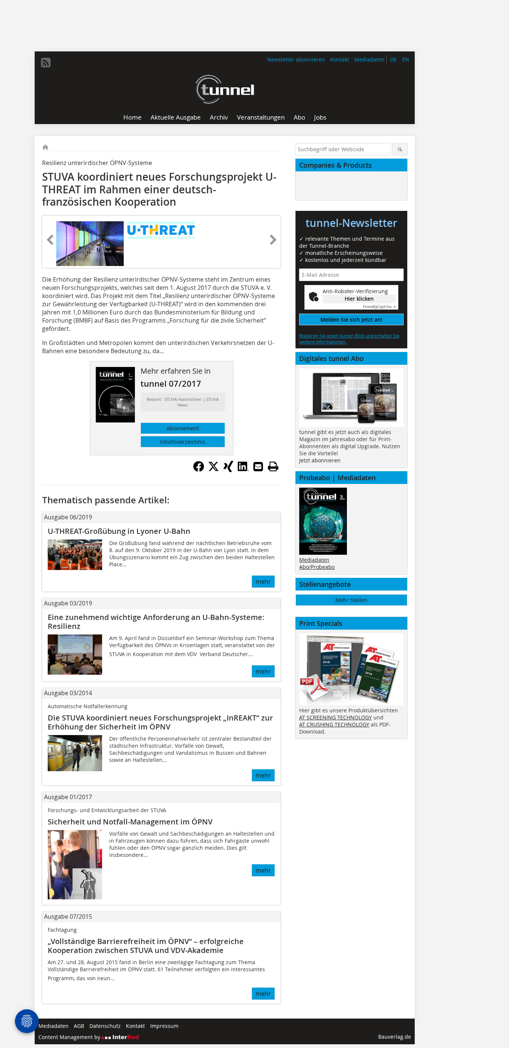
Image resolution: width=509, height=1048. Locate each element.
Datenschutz (105, 1025)
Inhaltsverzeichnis (182, 441)
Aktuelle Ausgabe (176, 117)
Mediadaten (369, 59)
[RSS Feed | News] (45, 62)
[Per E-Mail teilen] (258, 466)
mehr (263, 581)
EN (405, 59)
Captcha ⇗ (379, 306)
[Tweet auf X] (213, 469)
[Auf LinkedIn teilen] (243, 469)
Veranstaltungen (261, 117)
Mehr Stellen (351, 600)
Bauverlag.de (394, 1036)
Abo (299, 117)
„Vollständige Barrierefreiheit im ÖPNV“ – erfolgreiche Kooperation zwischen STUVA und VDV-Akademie (146, 945)
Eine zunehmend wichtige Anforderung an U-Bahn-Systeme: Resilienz (156, 621)
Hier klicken (359, 298)
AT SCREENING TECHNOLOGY (335, 717)
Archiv (219, 117)
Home (132, 117)
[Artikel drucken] (273, 466)
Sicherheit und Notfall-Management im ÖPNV (130, 822)
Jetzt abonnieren (320, 460)
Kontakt (339, 59)
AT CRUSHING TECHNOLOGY (334, 724)
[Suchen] (400, 149)
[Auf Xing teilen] (228, 469)
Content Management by (70, 1037)
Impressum (164, 1025)
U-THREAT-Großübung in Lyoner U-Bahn (119, 531)
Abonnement (183, 428)
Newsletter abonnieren (296, 59)
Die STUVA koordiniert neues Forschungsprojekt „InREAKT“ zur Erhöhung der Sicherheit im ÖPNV (160, 722)
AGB (79, 1025)
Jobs (320, 117)
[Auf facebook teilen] (198, 469)
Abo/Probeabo (317, 566)
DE (393, 59)
